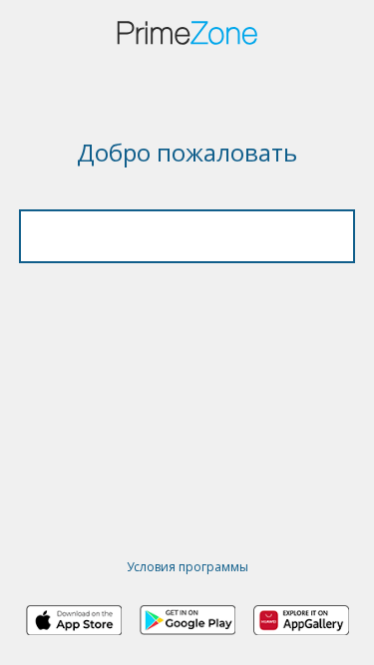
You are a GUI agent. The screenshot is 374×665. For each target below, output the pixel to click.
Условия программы (187, 566)
